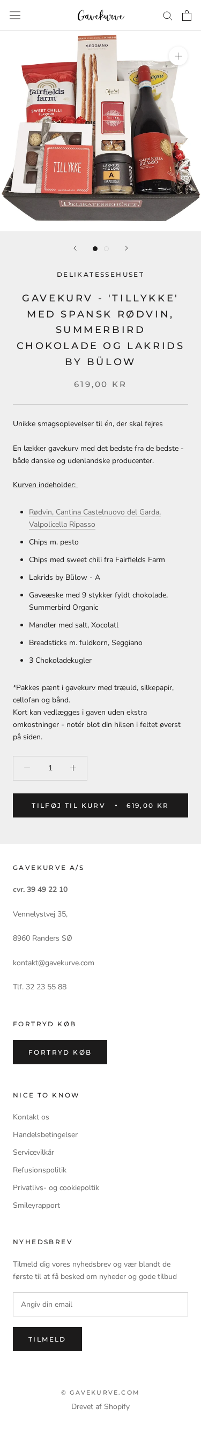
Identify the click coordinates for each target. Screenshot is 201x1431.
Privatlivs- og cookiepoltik (56, 1188)
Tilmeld (47, 1339)
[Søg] (168, 15)
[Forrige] (75, 248)
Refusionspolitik (39, 1170)
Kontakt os (31, 1117)
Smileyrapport (36, 1205)
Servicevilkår (33, 1152)
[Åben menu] (15, 15)
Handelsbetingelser (45, 1135)
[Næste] (126, 248)
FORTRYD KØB (60, 1052)
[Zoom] (178, 56)
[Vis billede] (95, 248)
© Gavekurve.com (100, 1392)
